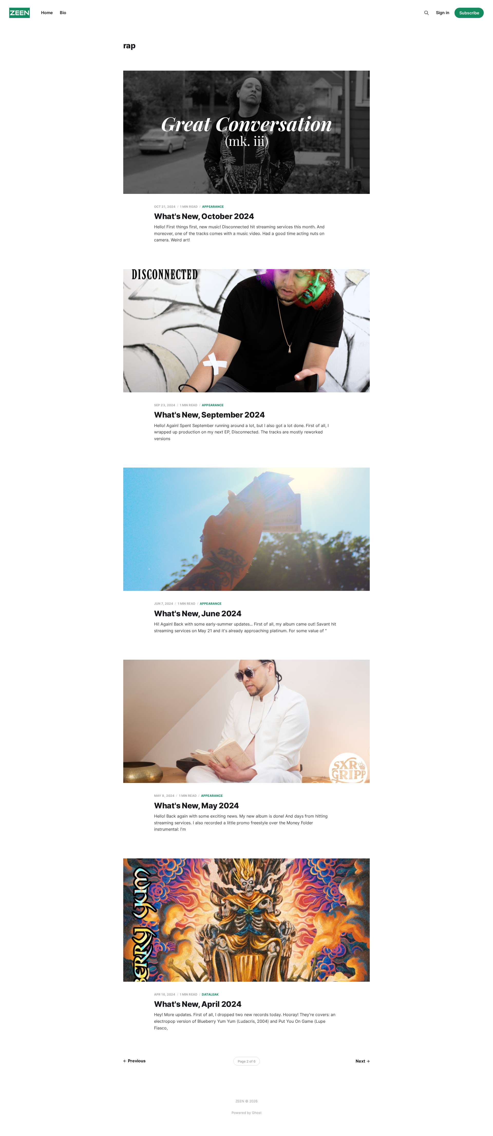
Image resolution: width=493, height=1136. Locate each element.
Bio (63, 12)
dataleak (210, 994)
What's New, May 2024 (196, 805)
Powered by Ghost (247, 1113)
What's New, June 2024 (198, 613)
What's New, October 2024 (204, 216)
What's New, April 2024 (197, 1004)
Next (360, 1061)
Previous (137, 1060)
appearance (213, 207)
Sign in (442, 12)
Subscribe (469, 12)
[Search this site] (426, 13)
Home (47, 12)
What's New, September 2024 (209, 414)
